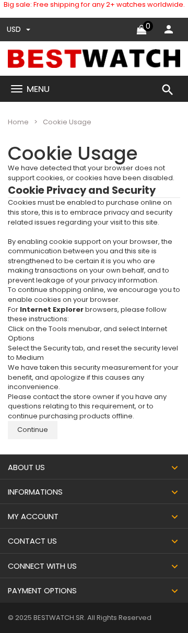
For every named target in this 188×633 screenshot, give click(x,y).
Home (18, 122)
